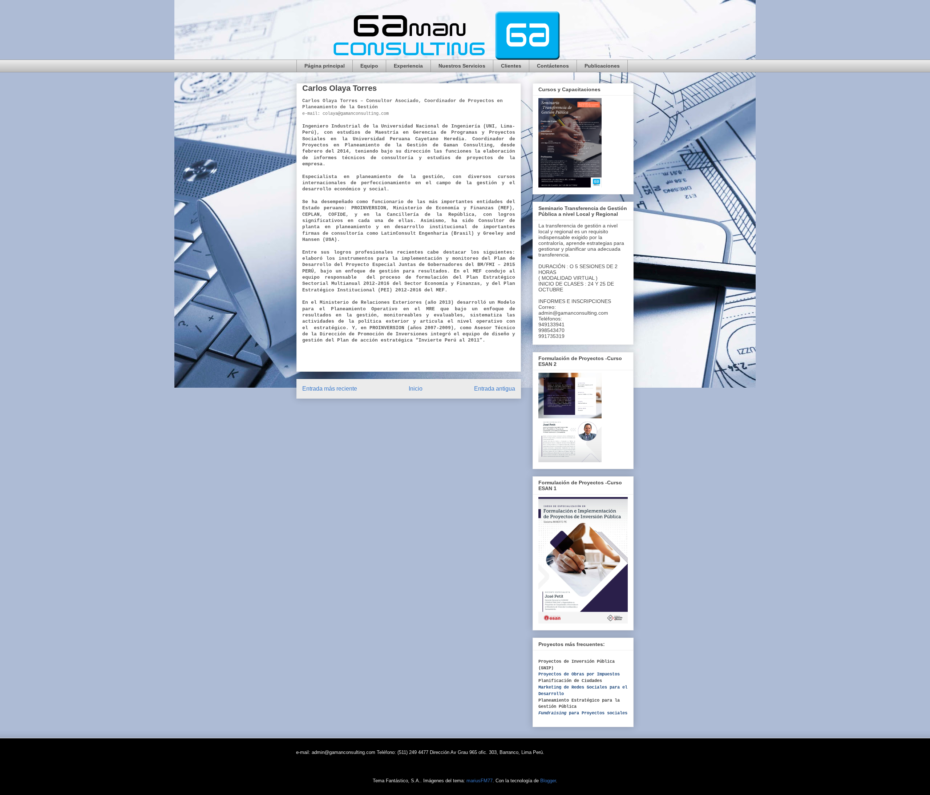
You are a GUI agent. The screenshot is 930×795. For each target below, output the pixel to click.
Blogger (548, 780)
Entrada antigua (494, 389)
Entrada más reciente (329, 389)
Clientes (511, 66)
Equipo (369, 66)
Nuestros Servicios (461, 66)
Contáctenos (553, 66)
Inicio (415, 389)
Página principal (324, 66)
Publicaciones (602, 66)
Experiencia (408, 66)
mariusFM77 (479, 780)
